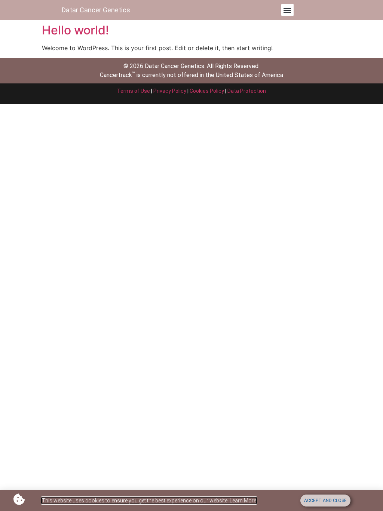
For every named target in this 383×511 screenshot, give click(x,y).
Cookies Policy (207, 91)
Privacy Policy (169, 91)
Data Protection (246, 91)
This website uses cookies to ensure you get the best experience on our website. (149, 501)
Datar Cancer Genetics (96, 10)
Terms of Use (133, 91)
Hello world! (75, 30)
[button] (287, 10)
